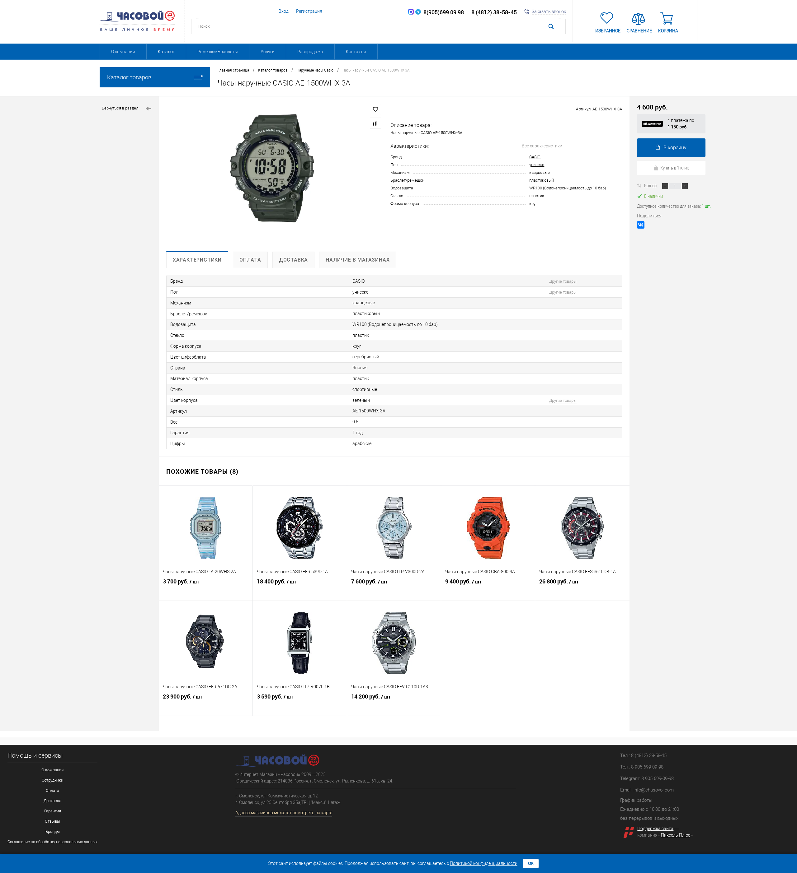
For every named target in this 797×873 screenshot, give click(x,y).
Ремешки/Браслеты (217, 51)
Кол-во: (651, 185)
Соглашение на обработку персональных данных (52, 841)
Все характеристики (542, 145)
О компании (123, 51)
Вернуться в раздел (120, 108)
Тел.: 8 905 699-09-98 (641, 767)
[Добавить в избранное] (375, 109)
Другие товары (563, 281)
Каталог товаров (129, 77)
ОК (531, 863)
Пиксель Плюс (675, 835)
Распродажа (310, 51)
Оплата (52, 790)
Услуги (268, 51)
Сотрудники (52, 780)
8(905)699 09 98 (442, 12)
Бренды (52, 831)
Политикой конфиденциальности (483, 863)
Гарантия (52, 811)
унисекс (536, 164)
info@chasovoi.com (654, 790)
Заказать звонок (549, 11)
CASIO (534, 157)
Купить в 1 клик (674, 168)
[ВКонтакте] (640, 225)
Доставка (52, 800)
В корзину (674, 148)
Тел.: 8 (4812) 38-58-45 (643, 755)
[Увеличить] (274, 174)
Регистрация (309, 11)
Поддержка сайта (655, 828)
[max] (411, 12)
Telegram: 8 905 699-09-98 (647, 778)
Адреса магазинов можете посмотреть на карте (283, 812)
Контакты (356, 51)
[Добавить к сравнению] (375, 123)
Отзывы (52, 821)
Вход (284, 11)
